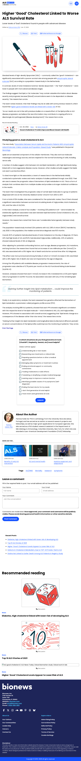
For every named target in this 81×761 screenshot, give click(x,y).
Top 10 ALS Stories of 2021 (17, 543)
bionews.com (14, 701)
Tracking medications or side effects (35, 372)
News (32, 127)
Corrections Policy (48, 723)
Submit (40, 400)
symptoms (58, 471)
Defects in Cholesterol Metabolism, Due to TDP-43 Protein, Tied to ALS (35, 550)
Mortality (38, 471)
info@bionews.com (14, 703)
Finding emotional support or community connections (37, 367)
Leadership (6, 726)
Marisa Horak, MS (42, 127)
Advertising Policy (48, 719)
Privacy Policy (46, 729)
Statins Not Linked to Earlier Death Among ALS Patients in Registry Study (35, 553)
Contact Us (6, 732)
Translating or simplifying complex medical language (41, 375)
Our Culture (6, 719)
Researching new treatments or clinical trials (38, 354)
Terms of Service (47, 732)
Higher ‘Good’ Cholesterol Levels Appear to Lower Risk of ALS (31, 546)
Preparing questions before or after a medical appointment (39, 358)
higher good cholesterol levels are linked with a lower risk (33, 107)
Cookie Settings (47, 735)
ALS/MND (29, 471)
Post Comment (10, 519)
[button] (71, 3)
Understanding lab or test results (34, 351)
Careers (5, 729)
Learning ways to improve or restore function (38, 378)
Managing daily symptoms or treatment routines (40, 363)
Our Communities (9, 723)
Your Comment (8, 496)
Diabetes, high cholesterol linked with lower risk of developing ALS (33, 539)
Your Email (46, 487)
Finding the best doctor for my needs (35, 387)
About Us (5, 716)
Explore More (46, 716)
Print (35, 33)
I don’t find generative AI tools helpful (35, 390)
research (48, 471)
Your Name (6, 487)
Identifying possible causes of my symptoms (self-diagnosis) (41, 383)
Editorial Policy (46, 726)
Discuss (25, 33)
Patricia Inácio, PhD (14, 27)
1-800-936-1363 (13, 705)
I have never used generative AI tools (35, 394)
